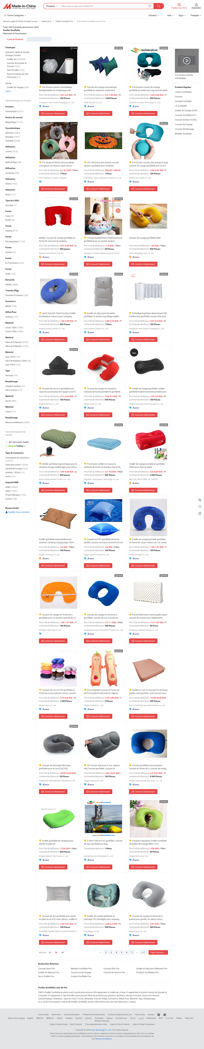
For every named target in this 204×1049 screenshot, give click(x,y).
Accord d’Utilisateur (72, 1014)
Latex (10, 411)
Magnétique (14, 122)
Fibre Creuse (13, 390)
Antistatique (14, 111)
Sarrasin (11, 375)
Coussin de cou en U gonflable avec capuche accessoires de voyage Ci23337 (57, 390)
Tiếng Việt (189, 1018)
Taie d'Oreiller (15, 70)
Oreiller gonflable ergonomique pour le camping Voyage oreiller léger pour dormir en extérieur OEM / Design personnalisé (58, 465)
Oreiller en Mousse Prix (48, 972)
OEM (11, 491)
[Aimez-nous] (159, 1014)
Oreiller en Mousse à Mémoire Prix (151, 968)
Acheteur (152, 15)
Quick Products (76, 1024)
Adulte (11, 284)
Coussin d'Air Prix (111, 968)
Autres (11, 498)
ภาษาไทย (169, 1018)
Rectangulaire (15, 241)
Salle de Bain (13, 162)
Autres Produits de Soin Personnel (18, 75)
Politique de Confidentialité (94, 1014)
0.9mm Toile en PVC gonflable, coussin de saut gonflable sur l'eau (103, 842)
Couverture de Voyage (81, 972)
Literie (11, 151)
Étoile (10, 219)
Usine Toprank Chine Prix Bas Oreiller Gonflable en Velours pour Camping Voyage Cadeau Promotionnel (57, 315)
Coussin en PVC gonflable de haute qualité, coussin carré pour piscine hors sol (103, 541)
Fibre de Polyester (17, 342)
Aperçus (151, 1014)
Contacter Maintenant (55, 113)
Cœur (9, 216)
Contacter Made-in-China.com (120, 1014)
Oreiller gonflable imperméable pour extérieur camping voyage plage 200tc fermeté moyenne (56, 541)
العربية (141, 1018)
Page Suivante (157, 952)
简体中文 (39, 1018)
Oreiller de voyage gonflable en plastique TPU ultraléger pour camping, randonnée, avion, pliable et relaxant (102, 918)
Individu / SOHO (14, 472)
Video (75, 48)
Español (79, 1018)
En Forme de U (14, 263)
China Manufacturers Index (96, 1024)
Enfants (11, 316)
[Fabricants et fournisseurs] (19, 6)
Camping (12, 172)
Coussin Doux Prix (46, 968)
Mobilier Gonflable (183, 133)
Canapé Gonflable (183, 101)
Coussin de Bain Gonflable (187, 119)
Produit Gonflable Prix (81, 976)
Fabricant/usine (16, 464)
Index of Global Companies (143, 1024)
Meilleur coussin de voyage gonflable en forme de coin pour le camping (57, 239)
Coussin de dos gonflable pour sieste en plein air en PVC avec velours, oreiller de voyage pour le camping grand (58, 918)
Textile (8, 83)
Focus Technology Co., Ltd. (101, 1030)
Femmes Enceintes (16, 295)
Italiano (109, 1018)
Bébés (11, 306)
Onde (10, 273)
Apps (181, 15)
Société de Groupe (16, 468)
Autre (7, 91)
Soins (10, 194)
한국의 (132, 1018)
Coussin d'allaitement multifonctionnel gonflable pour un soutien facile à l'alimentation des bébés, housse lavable (103, 239)
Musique (12, 136)
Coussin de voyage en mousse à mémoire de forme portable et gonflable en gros (103, 390)
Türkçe (178, 1018)
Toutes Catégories (15, 15)
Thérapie (12, 140)
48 (62, 952)
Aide (169, 15)
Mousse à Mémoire (17, 422)
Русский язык (121, 1018)
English (30, 1018)
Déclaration (56, 1014)
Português (99, 1018)
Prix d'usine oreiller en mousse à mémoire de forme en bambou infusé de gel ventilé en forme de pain (102, 465)
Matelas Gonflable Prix (81, 968)
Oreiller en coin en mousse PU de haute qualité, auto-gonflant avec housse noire (148, 691)
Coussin (178, 96)
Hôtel (11, 183)
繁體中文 (50, 1018)
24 (50, 952)
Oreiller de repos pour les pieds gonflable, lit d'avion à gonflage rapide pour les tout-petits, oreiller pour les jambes (101, 315)
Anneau (10, 252)
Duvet (10, 400)
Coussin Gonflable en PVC (187, 115)
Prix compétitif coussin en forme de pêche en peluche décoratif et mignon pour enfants (101, 692)
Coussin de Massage (184, 129)
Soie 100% (12, 356)
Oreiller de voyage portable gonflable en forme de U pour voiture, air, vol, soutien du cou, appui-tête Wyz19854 (148, 541)
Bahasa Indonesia (102, 1021)
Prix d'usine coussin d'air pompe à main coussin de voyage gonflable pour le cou (148, 164)
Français (68, 1018)
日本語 (59, 1018)
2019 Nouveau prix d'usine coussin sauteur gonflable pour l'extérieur (101, 164)
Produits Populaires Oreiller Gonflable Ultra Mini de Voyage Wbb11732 (148, 842)
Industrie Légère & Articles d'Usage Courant (17, 54)
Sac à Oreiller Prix (46, 976)
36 (56, 952)
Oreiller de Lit (16, 59)
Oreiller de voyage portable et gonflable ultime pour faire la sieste (147, 465)
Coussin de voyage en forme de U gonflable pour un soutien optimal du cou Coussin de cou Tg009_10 (58, 616)
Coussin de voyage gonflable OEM (144, 237)
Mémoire (12, 132)
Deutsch (88, 1018)
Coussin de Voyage (184, 124)
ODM (11, 487)
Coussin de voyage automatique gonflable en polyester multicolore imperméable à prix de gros (100, 89)
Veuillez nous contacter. (19, 512)
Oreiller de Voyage (18, 87)
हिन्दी (160, 1018)
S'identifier (196, 7)
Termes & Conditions (103, 1038)
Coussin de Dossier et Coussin (17, 65)
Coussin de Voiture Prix (114, 972)
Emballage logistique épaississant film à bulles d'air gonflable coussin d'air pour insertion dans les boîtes (148, 315)
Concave (11, 205)
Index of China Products (119, 1024)
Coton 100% (14, 327)
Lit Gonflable (181, 105)
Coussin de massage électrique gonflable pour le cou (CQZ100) (54, 767)
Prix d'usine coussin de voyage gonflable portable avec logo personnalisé (148, 89)
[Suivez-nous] (165, 1014)
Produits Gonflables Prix (147, 972)
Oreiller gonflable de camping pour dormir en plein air (56, 842)
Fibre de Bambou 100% (18, 360)
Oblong (11, 230)
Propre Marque (15, 494)
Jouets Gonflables (183, 91)
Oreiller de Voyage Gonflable (188, 110)
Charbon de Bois (15, 386)
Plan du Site (140, 1014)
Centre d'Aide (43, 1014)
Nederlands (151, 1018)
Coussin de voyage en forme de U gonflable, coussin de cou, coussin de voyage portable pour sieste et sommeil (102, 616)
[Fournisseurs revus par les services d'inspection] (18, 442)
